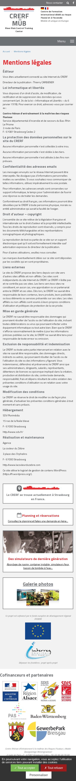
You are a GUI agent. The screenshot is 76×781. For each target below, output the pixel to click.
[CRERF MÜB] (19, 8)
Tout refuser (55, 767)
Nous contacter (54, 3)
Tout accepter (26, 767)
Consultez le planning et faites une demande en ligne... (38, 521)
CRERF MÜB (19, 19)
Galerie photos (38, 583)
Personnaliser (39, 775)
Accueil (6, 51)
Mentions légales (22, 51)
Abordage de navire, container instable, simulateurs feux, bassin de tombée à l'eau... (38, 566)
